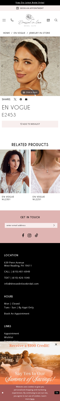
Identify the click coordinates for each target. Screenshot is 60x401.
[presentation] (14, 171)
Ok (57, 392)
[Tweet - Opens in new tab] (15, 99)
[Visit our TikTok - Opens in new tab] (36, 235)
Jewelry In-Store (39, 33)
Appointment (11, 333)
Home (6, 33)
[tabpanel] (30, 66)
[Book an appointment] (48, 20)
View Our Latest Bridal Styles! (30, 3)
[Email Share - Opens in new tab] (26, 99)
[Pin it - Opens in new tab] (21, 99)
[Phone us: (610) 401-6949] (12, 20)
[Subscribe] (53, 225)
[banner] (30, 20)
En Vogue (19, 33)
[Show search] (56, 20)
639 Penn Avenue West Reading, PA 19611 (18, 264)
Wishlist (8, 337)
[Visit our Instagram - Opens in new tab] (29, 235)
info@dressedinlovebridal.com (21, 283)
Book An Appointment (16, 313)
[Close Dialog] (3, 392)
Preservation (11, 341)
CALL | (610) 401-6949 (17, 271)
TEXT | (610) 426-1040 (17, 277)
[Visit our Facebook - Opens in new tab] (23, 235)
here (32, 399)
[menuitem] (4, 20)
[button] (4, 20)
